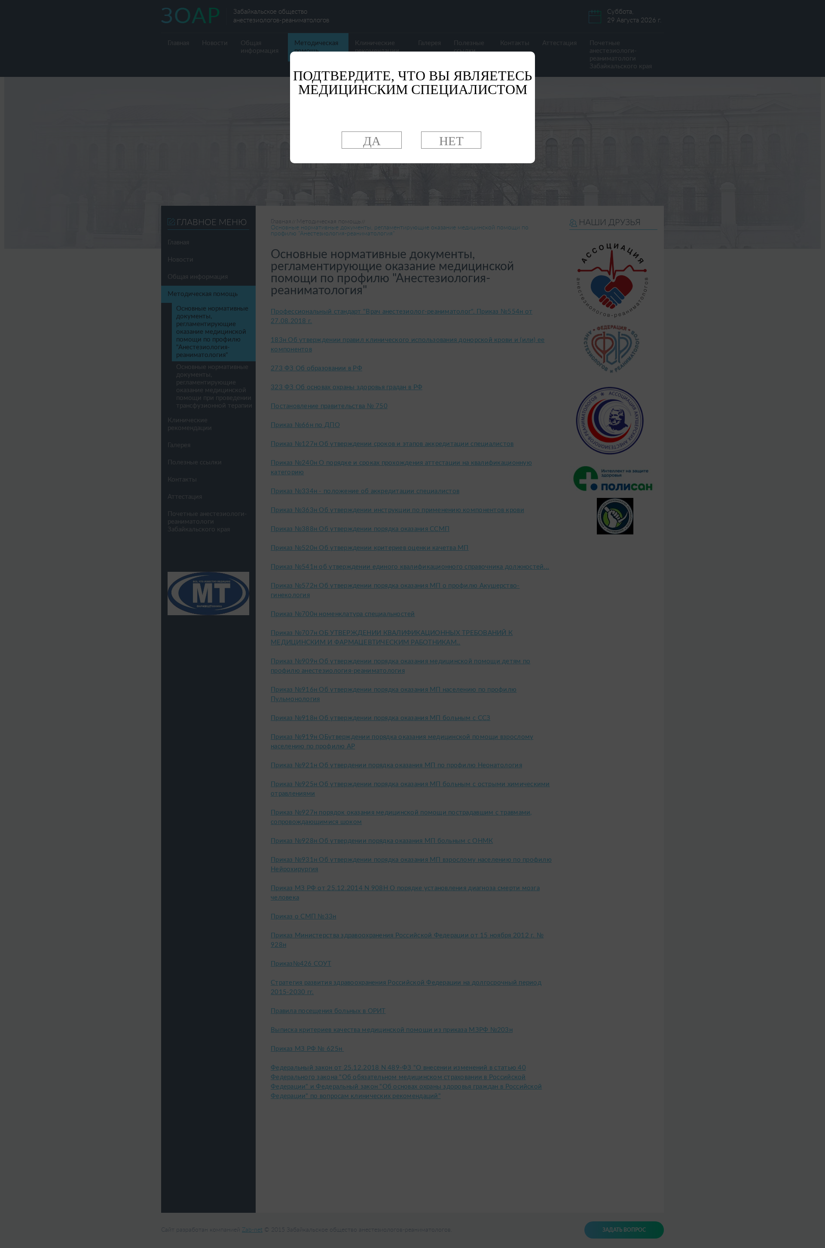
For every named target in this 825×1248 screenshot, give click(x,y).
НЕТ (451, 141)
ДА (372, 141)
